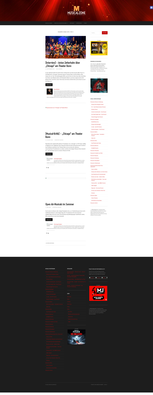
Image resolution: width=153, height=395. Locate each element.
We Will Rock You (95, 121)
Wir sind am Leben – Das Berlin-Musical (54, 304)
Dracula (93, 192)
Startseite (69, 296)
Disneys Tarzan (94, 109)
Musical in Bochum (94, 145)
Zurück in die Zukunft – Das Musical (98, 111)
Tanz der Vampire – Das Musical (97, 129)
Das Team (70, 311)
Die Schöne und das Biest (96, 200)
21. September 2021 (50, 68)
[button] (151, 7)
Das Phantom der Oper (96, 143)
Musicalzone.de (52, 384)
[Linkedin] (48, 167)
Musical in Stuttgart (94, 119)
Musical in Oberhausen (95, 163)
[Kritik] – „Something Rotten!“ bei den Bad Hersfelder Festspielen (75, 276)
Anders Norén (99, 384)
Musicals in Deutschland (60, 23)
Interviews (79, 23)
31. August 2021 (49, 139)
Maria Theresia (94, 198)
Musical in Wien (93, 195)
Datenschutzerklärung (72, 319)
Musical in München (94, 150)
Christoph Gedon (58, 139)
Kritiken (72, 23)
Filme (85, 23)
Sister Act (93, 138)
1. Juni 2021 (48, 207)
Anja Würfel (59, 68)
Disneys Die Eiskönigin (96, 124)
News (68, 299)
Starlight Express (94, 148)
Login (69, 321)
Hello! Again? (94, 185)
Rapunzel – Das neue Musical (97, 188)
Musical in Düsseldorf (94, 160)
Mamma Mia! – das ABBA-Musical (98, 183)
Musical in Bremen (94, 155)
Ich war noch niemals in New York (98, 190)
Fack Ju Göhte (94, 169)
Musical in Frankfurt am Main (96, 153)
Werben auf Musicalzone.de (73, 314)
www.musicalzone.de (51, 164)
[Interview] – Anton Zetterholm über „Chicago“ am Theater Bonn (62, 64)
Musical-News (48, 23)
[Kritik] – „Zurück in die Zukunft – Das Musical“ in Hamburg (75, 286)
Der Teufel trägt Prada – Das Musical (98, 114)
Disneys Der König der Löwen (97, 104)
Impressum (70, 316)
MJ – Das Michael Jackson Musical (98, 106)
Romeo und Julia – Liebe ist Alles (98, 176)
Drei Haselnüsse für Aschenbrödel (98, 174)
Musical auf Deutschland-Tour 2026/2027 (54, 334)
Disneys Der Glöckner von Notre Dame (99, 171)
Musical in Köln (93, 140)
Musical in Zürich (94, 202)
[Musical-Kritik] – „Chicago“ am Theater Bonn (63, 135)
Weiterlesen (49, 84)
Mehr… (68, 309)
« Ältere (49, 243)
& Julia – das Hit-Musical (96, 126)
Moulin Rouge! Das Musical (97, 116)
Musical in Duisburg (94, 158)
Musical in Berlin (93, 131)
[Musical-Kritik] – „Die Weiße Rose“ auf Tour (76, 279)
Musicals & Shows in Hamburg (96, 101)
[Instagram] (46, 167)
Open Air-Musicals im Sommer (59, 204)
